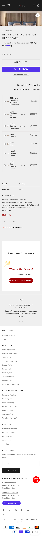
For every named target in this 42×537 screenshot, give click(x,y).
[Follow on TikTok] (34, 510)
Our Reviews (7, 436)
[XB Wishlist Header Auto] (8, 5)
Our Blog (5, 444)
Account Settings (8, 335)
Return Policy (7, 365)
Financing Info (7, 399)
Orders (4, 339)
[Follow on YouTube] (28, 510)
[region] (21, 308)
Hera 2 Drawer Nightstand (14, 126)
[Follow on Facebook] (3, 510)
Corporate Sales (8, 414)
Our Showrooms (8, 432)
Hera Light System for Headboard (14, 101)
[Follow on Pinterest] (22, 510)
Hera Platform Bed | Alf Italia (13, 114)
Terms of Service (8, 377)
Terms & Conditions (9, 361)
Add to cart (21, 62)
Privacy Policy (7, 369)
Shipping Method (8, 350)
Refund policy (7, 380)
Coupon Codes (7, 410)
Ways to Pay (7, 357)
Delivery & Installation (10, 353)
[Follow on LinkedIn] (3, 514)
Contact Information (9, 429)
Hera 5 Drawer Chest (13, 153)
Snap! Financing (8, 403)
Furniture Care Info (9, 395)
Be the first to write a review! (21, 280)
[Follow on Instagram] (15, 510)
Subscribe (11, 471)
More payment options (21, 75)
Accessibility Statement (10, 384)
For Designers (7, 373)
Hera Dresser (13, 135)
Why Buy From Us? (9, 418)
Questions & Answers (10, 406)
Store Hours (6, 440)
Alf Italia (7, 31)
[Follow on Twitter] (9, 510)
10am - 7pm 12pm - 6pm (11, 485)
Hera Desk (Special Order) (13, 165)
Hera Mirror (12, 144)
